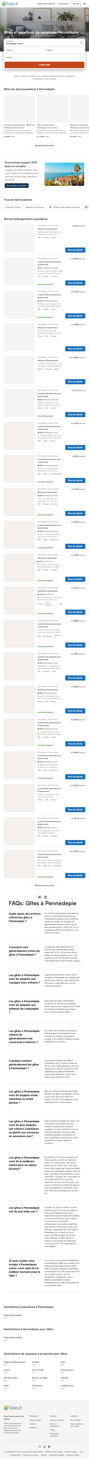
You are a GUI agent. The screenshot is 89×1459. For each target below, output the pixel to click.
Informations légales (56, 1455)
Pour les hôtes (75, 1420)
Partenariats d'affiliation (54, 1435)
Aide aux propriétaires (54, 1425)
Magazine (33, 1428)
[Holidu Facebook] (49, 1447)
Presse (52, 1430)
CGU (81, 1452)
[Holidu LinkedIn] (44, 1447)
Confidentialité (15, 1455)
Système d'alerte (72, 1455)
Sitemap (44, 1455)
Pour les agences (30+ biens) (76, 1425)
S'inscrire (75, 4)
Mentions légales (71, 1452)
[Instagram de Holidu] (40, 1447)
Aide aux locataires (57, 1420)
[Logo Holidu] (13, 4)
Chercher (44, 65)
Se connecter (63, 4)
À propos (32, 1424)
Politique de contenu (30, 1455)
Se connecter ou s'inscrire (17, 186)
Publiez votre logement (46, 4)
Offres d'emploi (35, 1420)
